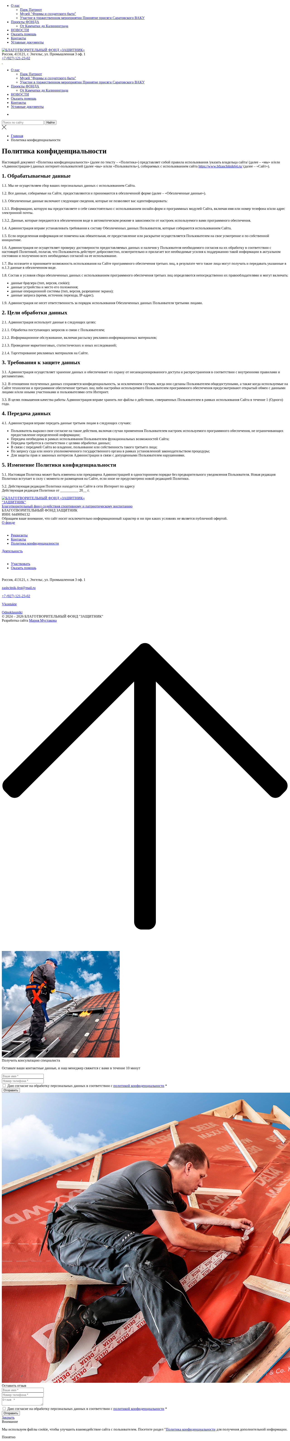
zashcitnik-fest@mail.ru (19, 588)
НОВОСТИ (20, 30)
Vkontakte (9, 604)
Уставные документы (27, 42)
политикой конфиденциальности (138, 1086)
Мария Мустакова (43, 620)
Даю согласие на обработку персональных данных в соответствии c (59, 1086)
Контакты (18, 38)
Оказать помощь (23, 34)
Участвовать (20, 564)
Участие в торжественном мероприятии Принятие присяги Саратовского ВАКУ (82, 18)
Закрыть (8, 1417)
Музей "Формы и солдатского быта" (48, 14)
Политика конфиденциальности (190, 1429)
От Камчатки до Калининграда (44, 26)
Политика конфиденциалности (35, 543)
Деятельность (12, 551)
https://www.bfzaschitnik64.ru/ (220, 166)
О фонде (8, 522)
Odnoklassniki (12, 612)
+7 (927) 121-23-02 (16, 58)
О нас (15, 5)
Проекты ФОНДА (25, 22)
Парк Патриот (31, 10)
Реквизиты (19, 535)
